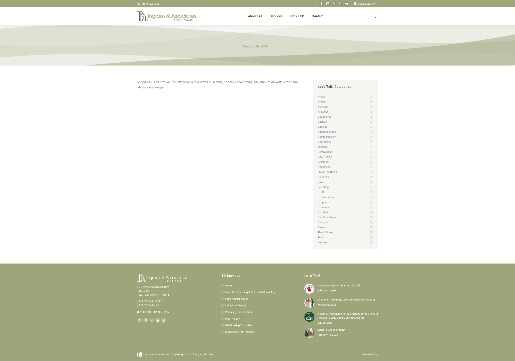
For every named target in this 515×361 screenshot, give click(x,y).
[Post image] (309, 289)
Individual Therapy (235, 305)
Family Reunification (236, 298)
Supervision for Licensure (240, 331)
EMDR (228, 285)
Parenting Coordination (238, 312)
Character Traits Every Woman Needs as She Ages (346, 299)
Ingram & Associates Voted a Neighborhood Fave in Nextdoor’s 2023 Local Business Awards (347, 315)
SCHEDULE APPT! (368, 3)
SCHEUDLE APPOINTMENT (155, 312)
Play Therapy (232, 318)
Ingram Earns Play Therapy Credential (338, 285)
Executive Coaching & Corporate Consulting (250, 292)
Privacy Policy (370, 354)
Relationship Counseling (239, 325)
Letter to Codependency (331, 329)
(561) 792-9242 (150, 3)
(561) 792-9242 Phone (149, 301)
